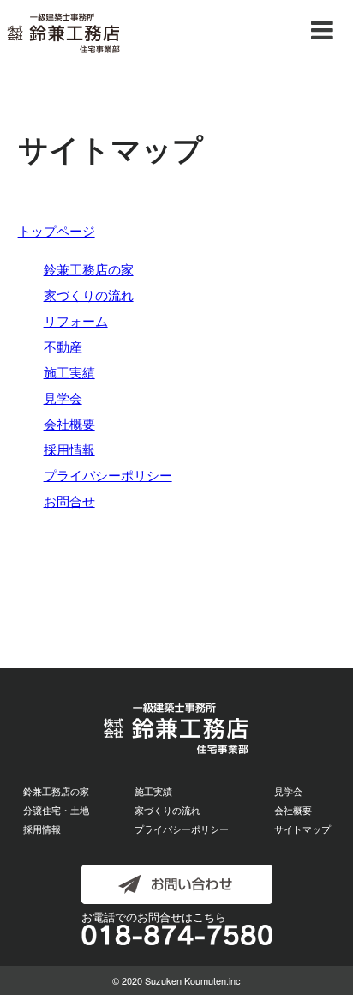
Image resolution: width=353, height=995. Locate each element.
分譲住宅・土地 (56, 810)
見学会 (63, 398)
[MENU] (322, 30)
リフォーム (76, 320)
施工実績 (69, 372)
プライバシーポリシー (108, 475)
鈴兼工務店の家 (89, 269)
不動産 (63, 346)
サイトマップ (302, 828)
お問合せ (69, 500)
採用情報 (69, 449)
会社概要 (69, 423)
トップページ (56, 230)
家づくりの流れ (89, 295)
